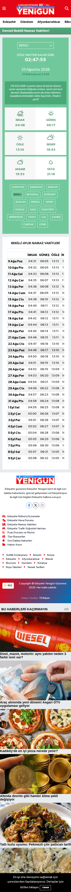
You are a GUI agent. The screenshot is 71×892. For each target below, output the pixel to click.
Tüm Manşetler (16, 536)
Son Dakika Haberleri (19, 540)
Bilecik (49, 559)
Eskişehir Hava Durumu (20, 520)
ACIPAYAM (18, 187)
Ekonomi (11, 563)
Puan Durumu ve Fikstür (21, 532)
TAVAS (32, 217)
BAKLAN (53, 187)
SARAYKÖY (47, 209)
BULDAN (20, 202)
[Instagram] (42, 505)
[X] (36, 505)
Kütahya (42, 563)
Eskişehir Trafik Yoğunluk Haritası (26, 528)
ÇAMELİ (56, 217)
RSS (9, 585)
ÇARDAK (28, 224)
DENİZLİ (35, 202)
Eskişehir (9, 22)
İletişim (37, 555)
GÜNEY (50, 202)
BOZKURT (50, 194)
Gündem (26, 22)
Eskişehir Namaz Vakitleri (21, 524)
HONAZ (20, 209)
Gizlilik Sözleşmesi (16, 555)
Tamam (45, 888)
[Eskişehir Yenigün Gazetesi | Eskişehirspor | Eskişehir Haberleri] (35, 9)
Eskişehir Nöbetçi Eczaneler (23, 516)
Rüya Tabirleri (14, 567)
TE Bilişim (44, 598)
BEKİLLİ (17, 194)
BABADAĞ (36, 187)
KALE (33, 209)
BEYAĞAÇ (33, 194)
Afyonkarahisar (48, 22)
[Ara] (67, 8)
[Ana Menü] (4, 8)
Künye (50, 555)
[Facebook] (29, 505)
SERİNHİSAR (16, 217)
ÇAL (44, 217)
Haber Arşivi (14, 544)
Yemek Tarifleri (35, 567)
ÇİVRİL (42, 224)
